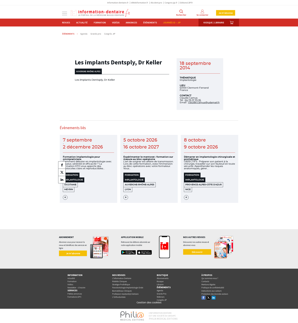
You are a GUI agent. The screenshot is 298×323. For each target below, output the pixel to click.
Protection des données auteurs (214, 294)
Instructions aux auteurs (211, 291)
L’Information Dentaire (121, 278)
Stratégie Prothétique (121, 284)
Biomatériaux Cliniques (122, 291)
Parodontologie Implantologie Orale (127, 287)
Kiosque (160, 281)
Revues (66, 22)
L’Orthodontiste (118, 297)
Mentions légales (208, 284)
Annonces (131, 22)
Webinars (160, 297)
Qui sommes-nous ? (209, 278)
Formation (100, 22)
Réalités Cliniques (119, 281)
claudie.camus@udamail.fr (204, 102)
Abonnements (162, 278)
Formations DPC (74, 297)
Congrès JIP (162, 300)
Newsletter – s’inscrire (76, 287)
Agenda (160, 290)
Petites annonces (75, 293)
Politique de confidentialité (212, 287)
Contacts (205, 281)
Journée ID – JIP (172, 22)
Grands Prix (161, 293)
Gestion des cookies (149, 302)
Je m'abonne (226, 12)
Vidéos (116, 22)
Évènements (150, 22)
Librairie (160, 284)
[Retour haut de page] (292, 315)
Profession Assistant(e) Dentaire (125, 294)
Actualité (82, 22)
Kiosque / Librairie (213, 22)
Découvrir (197, 251)
